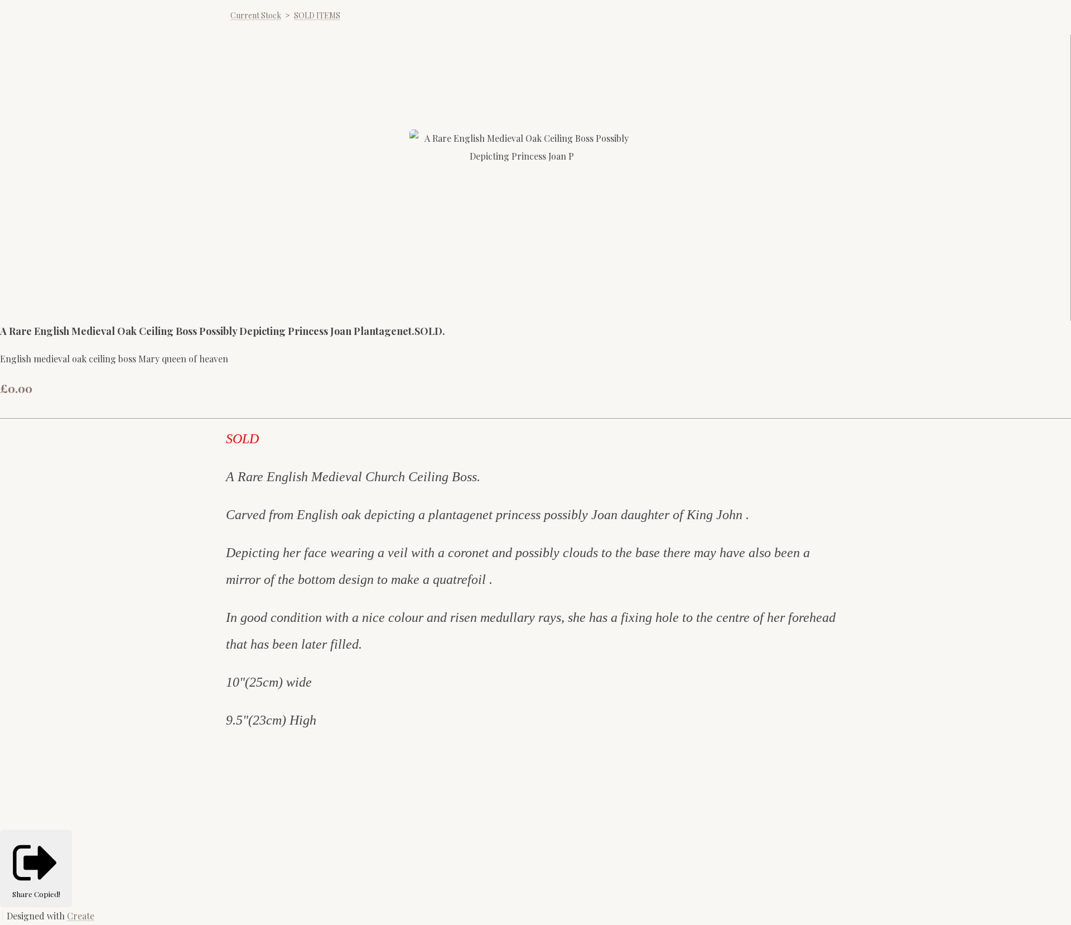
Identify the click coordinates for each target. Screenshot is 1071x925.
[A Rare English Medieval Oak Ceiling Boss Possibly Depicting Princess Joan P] (428, 294)
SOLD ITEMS (317, 15)
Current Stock (255, 15)
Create (80, 916)
